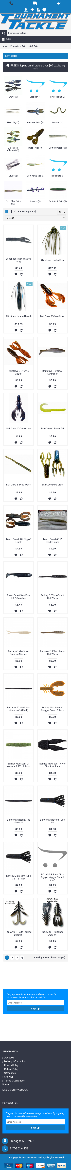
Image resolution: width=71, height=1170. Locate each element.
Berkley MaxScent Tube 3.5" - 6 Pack (18, 877)
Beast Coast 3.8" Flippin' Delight (18, 540)
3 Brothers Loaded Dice (52, 260)
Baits (24, 46)
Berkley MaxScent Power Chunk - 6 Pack (52, 765)
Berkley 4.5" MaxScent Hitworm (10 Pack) (18, 709)
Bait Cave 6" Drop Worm (18, 484)
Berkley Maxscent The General (18, 821)
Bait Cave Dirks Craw (52, 484)
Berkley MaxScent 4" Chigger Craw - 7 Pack (52, 709)
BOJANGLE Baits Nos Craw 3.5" (52, 933)
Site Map (9, 1076)
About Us (9, 1057)
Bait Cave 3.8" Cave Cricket (19, 372)
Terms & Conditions (14, 1080)
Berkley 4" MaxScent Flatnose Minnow (18, 653)
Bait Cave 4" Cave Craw (18, 428)
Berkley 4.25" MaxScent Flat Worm (52, 653)
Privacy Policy (11, 1065)
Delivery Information (14, 1061)
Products (14, 46)
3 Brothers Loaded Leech (19, 316)
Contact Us (10, 1073)
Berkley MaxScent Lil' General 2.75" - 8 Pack (18, 765)
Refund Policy (11, 1069)
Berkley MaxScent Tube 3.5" (52, 821)
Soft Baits (33, 46)
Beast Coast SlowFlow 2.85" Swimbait (18, 596)
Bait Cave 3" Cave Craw (52, 316)
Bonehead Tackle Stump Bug (18, 260)
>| (22, 957)
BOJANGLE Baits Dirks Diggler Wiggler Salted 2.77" (52, 877)
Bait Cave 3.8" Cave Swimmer (52, 372)
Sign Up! (35, 1008)
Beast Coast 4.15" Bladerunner (52, 540)
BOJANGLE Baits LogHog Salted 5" (19, 933)
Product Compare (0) (25, 211)
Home (5, 46)
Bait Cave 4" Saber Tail (52, 428)
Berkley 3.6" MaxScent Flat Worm (52, 596)
